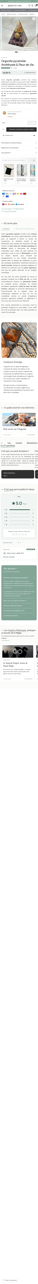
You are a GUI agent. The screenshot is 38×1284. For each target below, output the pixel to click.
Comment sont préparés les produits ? (16, 578)
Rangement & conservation (10, 148)
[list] (19, 174)
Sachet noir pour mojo (8, 179)
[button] (19, 509)
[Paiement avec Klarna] (30, 135)
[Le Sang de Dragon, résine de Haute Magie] (17, 651)
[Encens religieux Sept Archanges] (22, 170)
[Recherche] (32, 6)
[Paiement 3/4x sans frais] (31, 135)
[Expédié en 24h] (33, 135)
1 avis (15, 68)
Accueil (3, 14)
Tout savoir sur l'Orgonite (14, 429)
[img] (31, 550)
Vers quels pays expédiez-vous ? (14, 611)
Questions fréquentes (25, 229)
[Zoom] (33, 18)
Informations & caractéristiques (11, 143)
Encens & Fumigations (20, 10)
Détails (6, 229)
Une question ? (6, 153)
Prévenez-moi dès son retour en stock (21, 129)
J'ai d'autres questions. (11, 615)
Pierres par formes (23, 14)
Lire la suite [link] (7, 435)
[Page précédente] (30, 160)
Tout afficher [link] (5, 640)
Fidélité (9, 116)
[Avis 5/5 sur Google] (32, 135)
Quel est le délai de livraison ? (13, 606)
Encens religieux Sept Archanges (21, 179)
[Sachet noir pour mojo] (9, 170)
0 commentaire (31, 434)
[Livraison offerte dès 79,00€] (35, 135)
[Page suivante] (34, 160)
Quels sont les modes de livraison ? (15, 601)
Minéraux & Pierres (6, 10)
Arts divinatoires (32, 10)
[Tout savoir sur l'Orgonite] (19, 419)
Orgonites (31, 14)
